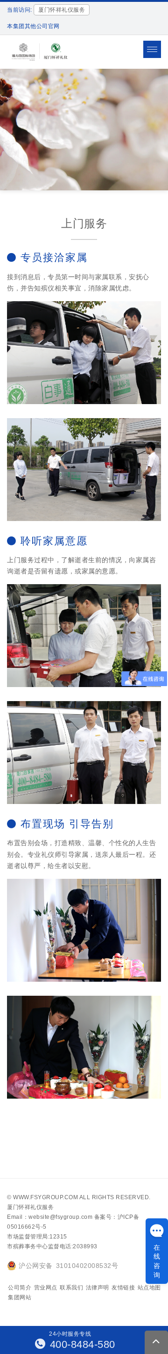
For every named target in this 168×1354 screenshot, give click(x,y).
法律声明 (97, 1287)
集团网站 (19, 1297)
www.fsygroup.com (45, 1197)
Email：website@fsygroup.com (49, 1217)
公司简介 (19, 1287)
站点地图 (149, 1287)
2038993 (85, 1246)
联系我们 (71, 1287)
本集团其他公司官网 (33, 26)
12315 (58, 1236)
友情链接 (123, 1287)
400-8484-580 (81, 1344)
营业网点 (45, 1287)
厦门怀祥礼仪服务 (30, 1207)
